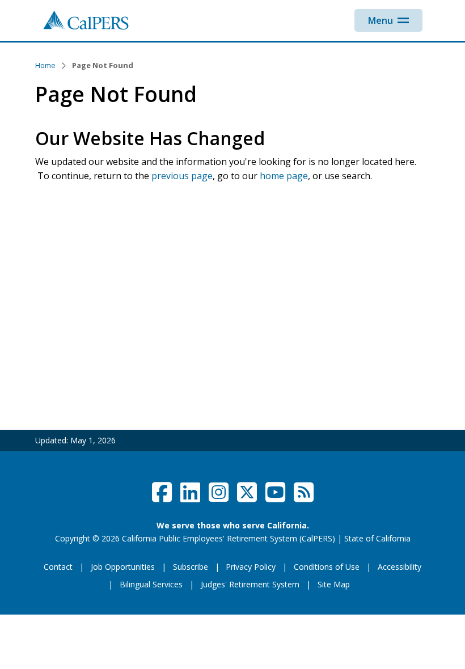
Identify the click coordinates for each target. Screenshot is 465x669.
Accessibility (399, 566)
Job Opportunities (123, 566)
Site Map (334, 584)
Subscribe (190, 566)
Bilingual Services (151, 584)
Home (45, 65)
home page (284, 176)
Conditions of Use (327, 566)
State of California (377, 538)
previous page (182, 176)
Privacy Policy (251, 566)
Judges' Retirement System (250, 584)
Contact (58, 566)
